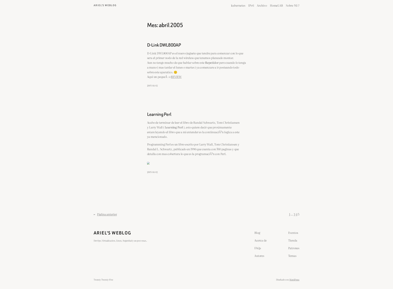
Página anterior (105, 214)
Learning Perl (159, 114)
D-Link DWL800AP (164, 45)
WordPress (294, 279)
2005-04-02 (152, 85)
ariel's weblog (105, 5)
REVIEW (176, 76)
